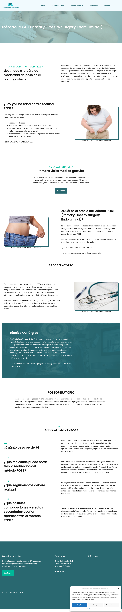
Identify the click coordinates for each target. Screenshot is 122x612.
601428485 (61, 571)
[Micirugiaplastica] (10, 5)
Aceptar (79, 605)
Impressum (101, 608)
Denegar (95, 605)
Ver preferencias (111, 605)
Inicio (43, 6)
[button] (118, 589)
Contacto (94, 6)
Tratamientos (75, 6)
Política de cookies (92, 608)
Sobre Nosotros (57, 6)
